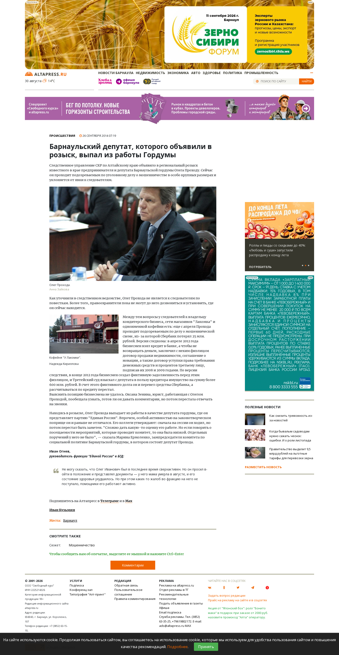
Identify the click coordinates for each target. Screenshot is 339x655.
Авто (195, 73)
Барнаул (70, 520)
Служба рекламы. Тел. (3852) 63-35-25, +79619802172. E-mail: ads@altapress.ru (180, 621)
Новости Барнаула (116, 73)
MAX (188, 626)
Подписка (77, 585)
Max (128, 501)
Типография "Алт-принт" (88, 594)
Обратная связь (126, 585)
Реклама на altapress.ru (176, 585)
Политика (232, 73)
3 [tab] (308, 266)
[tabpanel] (279, 238)
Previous (249, 220)
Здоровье (212, 73)
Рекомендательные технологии (174, 596)
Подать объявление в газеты (181, 603)
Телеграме (109, 501)
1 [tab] (302, 266)
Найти (307, 81)
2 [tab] (305, 266)
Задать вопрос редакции (226, 595)
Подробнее (177, 646)
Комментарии (133, 565)
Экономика (178, 73)
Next (309, 220)
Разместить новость (263, 467)
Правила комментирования (134, 599)
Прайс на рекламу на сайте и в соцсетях (237, 600)
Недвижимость (150, 73)
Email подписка (170, 612)
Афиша (164, 608)
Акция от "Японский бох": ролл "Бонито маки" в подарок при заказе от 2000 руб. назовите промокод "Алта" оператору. (238, 612)
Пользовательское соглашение (128, 592)
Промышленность (261, 73)
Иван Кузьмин (62, 510)
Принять (206, 646)
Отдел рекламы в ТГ (173, 590)
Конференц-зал (81, 590)
